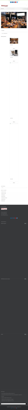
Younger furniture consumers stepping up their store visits (8, 400)
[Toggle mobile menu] (26, 5)
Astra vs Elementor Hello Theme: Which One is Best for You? (8, 393)
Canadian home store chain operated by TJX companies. (8, 399)
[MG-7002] (14, 53)
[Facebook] (12, 218)
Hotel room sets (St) (4, 193)
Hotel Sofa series (3, 196)
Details (14, 48)
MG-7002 (11, 57)
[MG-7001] (14, 89)
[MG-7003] (14, 150)
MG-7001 (11, 118)
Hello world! (3, 396)
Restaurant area (5, 33)
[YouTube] (15, 218)
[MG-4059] (14, 41)
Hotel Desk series (3, 199)
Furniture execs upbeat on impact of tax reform (6, 397)
